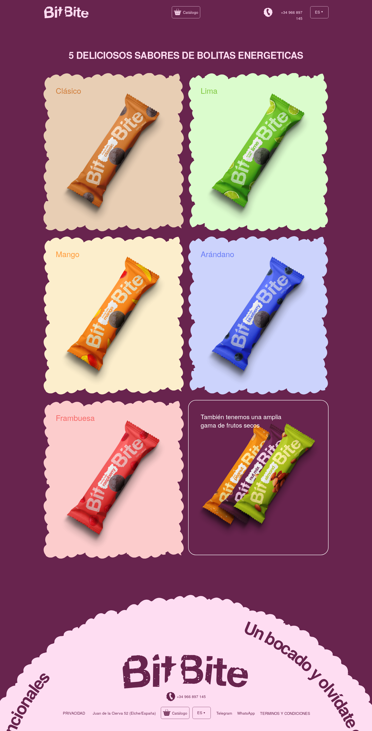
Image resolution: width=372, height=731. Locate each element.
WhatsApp (246, 713)
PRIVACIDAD (74, 713)
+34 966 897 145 (191, 696)
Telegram (224, 713)
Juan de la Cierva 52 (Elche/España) (124, 713)
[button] (186, 12)
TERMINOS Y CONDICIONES (285, 713)
